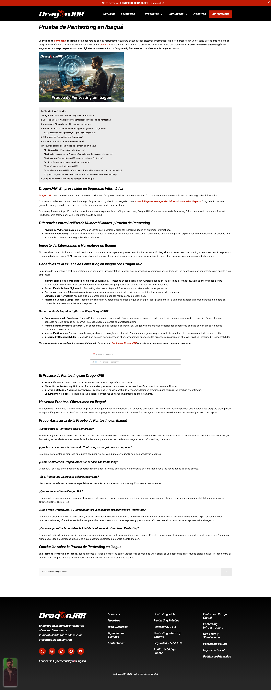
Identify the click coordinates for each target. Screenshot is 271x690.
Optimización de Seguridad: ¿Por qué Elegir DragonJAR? (71, 133)
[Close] (268, 2)
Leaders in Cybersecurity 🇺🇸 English (62, 661)
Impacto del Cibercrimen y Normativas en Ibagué (67, 124)
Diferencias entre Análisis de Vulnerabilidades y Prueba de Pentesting (77, 120)
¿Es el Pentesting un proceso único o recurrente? (68, 162)
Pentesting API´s (165, 627)
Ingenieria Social (214, 650)
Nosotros (199, 14)
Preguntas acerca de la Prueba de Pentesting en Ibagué (69, 146)
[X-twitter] (42, 651)
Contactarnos (220, 14)
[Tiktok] (61, 651)
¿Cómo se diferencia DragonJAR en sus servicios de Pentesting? (75, 158)
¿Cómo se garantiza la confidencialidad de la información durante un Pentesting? (82, 174)
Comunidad (176, 14)
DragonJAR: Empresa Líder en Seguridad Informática (68, 115)
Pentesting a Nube (215, 644)
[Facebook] (71, 651)
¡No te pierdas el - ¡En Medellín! (132, 3)
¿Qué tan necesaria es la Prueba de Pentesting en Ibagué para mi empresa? (79, 154)
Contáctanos (116, 643)
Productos (152, 14)
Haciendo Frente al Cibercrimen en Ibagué (63, 141)
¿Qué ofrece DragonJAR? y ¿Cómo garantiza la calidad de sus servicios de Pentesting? (84, 170)
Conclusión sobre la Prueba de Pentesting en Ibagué (68, 178)
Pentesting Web (164, 614)
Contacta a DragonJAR (124, 343)
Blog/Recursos (118, 627)
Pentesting (60, 40)
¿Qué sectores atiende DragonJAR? (62, 166)
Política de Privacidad (217, 656)
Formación (128, 14)
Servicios (109, 14)
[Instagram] (52, 651)
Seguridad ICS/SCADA (168, 643)
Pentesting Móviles (166, 620)
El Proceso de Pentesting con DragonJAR (63, 137)
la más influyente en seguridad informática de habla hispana (168, 201)
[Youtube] (80, 651)
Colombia (105, 44)
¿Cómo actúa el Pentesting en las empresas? (66, 150)
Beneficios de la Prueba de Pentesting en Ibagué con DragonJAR (74, 128)
